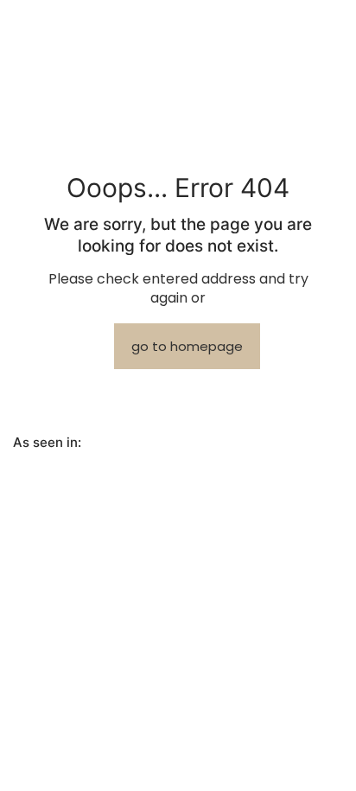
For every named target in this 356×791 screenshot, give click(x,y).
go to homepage (187, 346)
